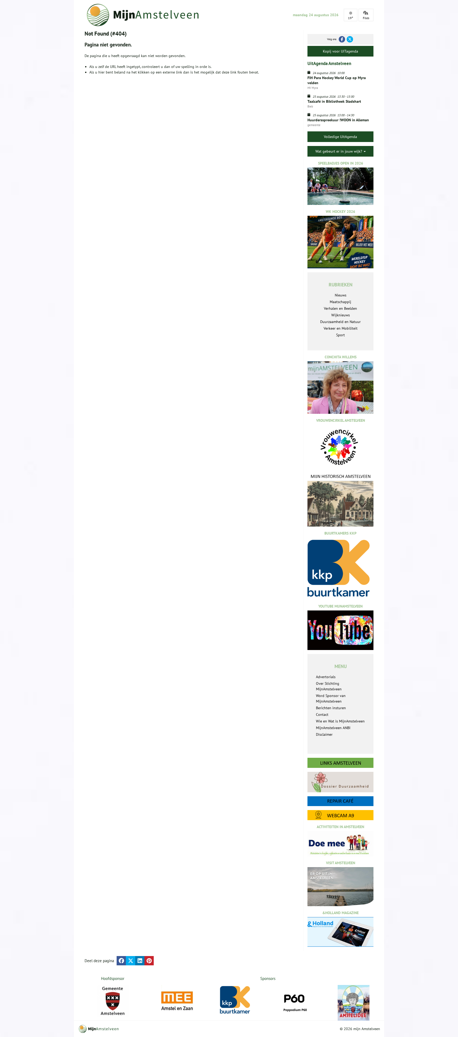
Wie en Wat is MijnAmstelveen (340, 721)
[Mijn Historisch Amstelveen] (340, 500)
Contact (322, 714)
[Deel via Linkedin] (139, 960)
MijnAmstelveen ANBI (333, 727)
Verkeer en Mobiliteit (341, 328)
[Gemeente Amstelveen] (113, 1001)
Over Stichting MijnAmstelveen (329, 686)
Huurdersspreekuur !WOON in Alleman (338, 120)
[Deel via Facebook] (121, 960)
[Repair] (340, 801)
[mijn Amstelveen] (146, 15)
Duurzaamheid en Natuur (340, 321)
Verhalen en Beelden (340, 308)
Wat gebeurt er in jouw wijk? (339, 151)
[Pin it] (149, 960)
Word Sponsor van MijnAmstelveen (331, 698)
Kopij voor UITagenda (340, 51)
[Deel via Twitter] (130, 960)
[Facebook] (342, 39)
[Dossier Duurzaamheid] (340, 782)
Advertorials (326, 676)
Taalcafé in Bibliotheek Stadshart (334, 101)
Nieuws (340, 295)
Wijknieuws (340, 315)
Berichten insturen (331, 707)
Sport (340, 335)
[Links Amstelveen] (340, 763)
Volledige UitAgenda (340, 136)
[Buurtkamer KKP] (238, 1000)
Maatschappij (340, 301)
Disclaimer (324, 734)
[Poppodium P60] (297, 1001)
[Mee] (180, 1001)
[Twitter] (350, 39)
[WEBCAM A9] (340, 815)
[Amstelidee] (356, 1003)
